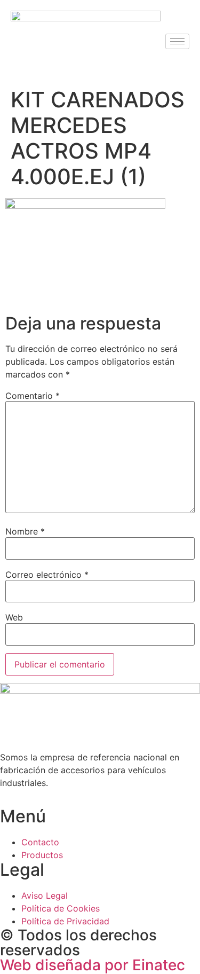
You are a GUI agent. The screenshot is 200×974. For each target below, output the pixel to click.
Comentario (32, 395)
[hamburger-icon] (177, 41)
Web (14, 617)
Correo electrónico (47, 574)
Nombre (25, 531)
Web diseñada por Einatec (92, 965)
